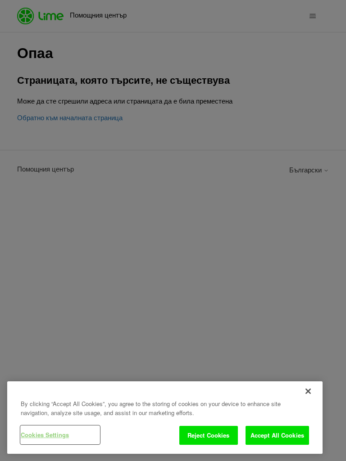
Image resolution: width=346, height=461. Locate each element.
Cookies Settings (45, 434)
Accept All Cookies (277, 435)
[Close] (308, 391)
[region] (165, 417)
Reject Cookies (208, 435)
